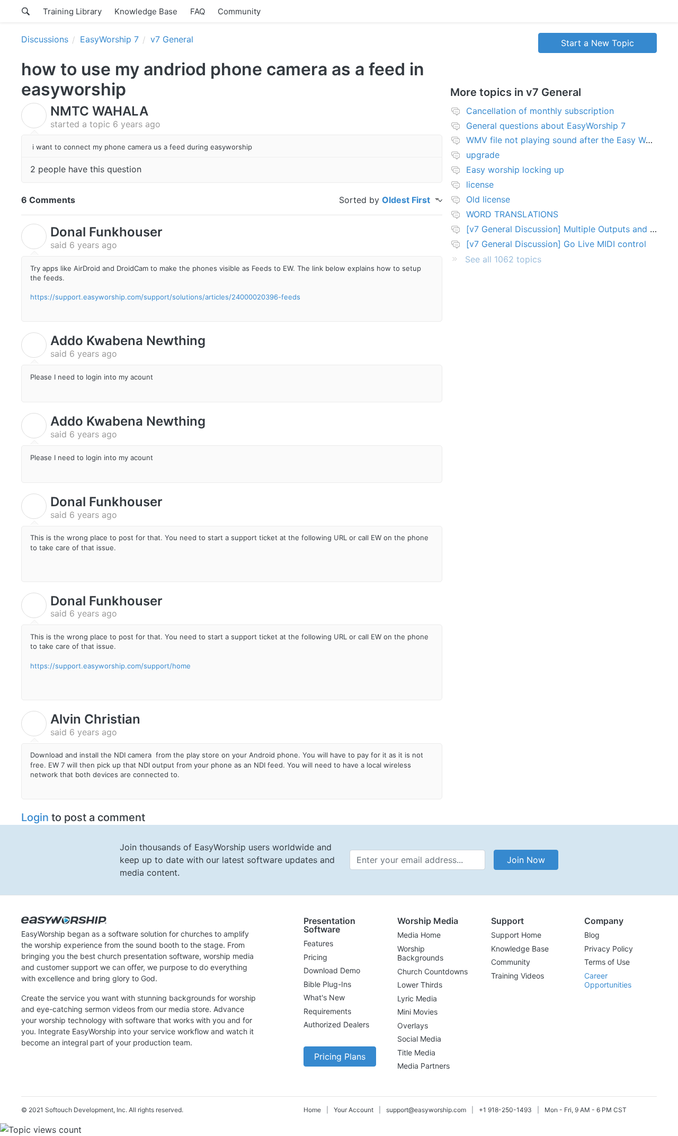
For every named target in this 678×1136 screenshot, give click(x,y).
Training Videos (517, 975)
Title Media (416, 1052)
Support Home (516, 934)
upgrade (482, 154)
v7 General (171, 39)
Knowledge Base (145, 11)
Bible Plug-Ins (327, 984)
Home (312, 1110)
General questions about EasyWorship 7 (546, 125)
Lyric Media (417, 998)
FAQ (197, 11)
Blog (592, 934)
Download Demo (332, 970)
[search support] (25, 11)
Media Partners (423, 1065)
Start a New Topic (597, 43)
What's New (324, 997)
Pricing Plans (339, 1056)
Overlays (412, 1025)
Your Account (353, 1110)
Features (318, 943)
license (480, 184)
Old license (488, 199)
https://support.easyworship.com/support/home (110, 666)
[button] (340, 925)
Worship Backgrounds (420, 953)
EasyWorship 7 (109, 39)
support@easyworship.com (426, 1110)
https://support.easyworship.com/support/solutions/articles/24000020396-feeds (165, 297)
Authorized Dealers (336, 1024)
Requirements (327, 1011)
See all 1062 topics (503, 259)
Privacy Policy (608, 948)
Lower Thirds (419, 984)
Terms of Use (607, 961)
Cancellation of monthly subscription (540, 110)
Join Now (526, 860)
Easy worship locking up (515, 169)
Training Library (72, 11)
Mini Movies (417, 1011)
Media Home (419, 934)
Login (35, 817)
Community (239, 11)
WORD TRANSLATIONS (512, 214)
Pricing (315, 957)
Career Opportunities (607, 980)
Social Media (419, 1038)
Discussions (44, 39)
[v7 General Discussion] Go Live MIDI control (556, 244)
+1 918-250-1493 (505, 1110)
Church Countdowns (432, 971)
